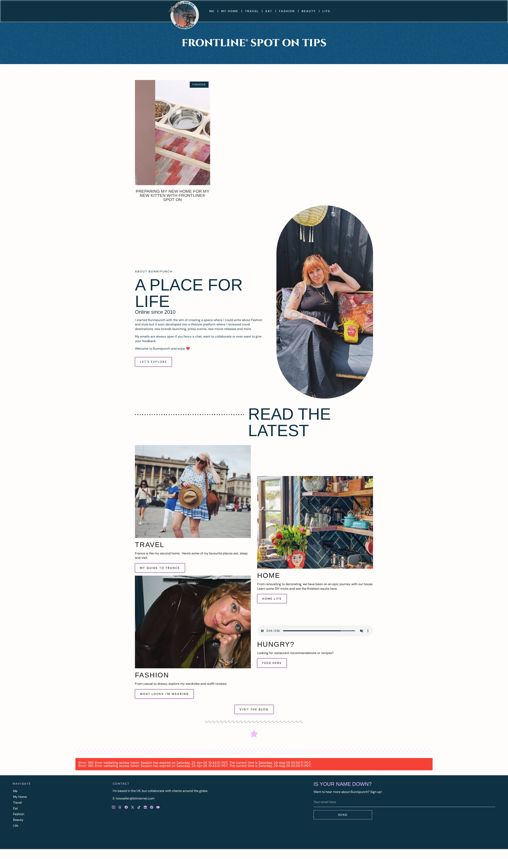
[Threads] (120, 807)
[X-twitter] (132, 807)
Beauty (309, 11)
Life (326, 11)
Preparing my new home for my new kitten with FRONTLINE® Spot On (172, 195)
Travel (252, 11)
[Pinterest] (151, 807)
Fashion (287, 11)
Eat (269, 11)
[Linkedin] (145, 807)
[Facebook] (126, 807)
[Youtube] (158, 807)
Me (212, 11)
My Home (229, 11)
